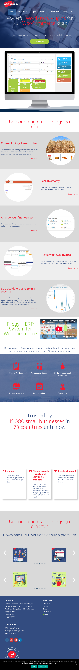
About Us (46, 603)
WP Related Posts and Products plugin (18, 606)
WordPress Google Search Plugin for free (19, 609)
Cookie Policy (43, 666)
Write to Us (17, 628)
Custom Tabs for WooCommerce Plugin (19, 603)
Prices (42, 11)
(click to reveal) (10, 633)
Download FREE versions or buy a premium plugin (39, 537)
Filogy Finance (10, 611)
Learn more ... (34, 159)
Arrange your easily (18, 217)
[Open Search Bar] (72, 12)
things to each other (19, 143)
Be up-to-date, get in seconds (18, 290)
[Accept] (77, 665)
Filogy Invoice (9, 614)
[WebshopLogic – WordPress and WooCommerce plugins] (11, 4)
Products (21, 11)
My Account (55, 11)
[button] (39, 41)
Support (34, 11)
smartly (50, 181)
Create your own (55, 254)
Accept (34, 666)
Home (12, 11)
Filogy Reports (10, 616)
